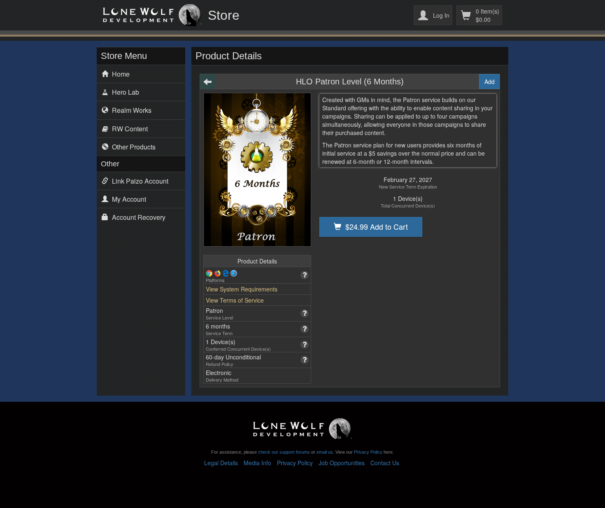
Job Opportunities (342, 463)
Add (489, 81)
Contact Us (384, 463)
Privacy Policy (368, 452)
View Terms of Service (235, 300)
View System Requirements (241, 289)
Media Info (257, 463)
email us (324, 452)
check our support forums (283, 452)
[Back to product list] (207, 81)
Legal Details (221, 463)
